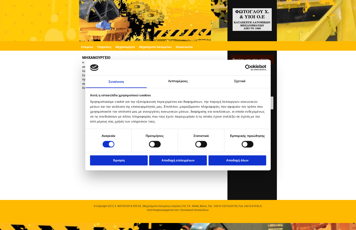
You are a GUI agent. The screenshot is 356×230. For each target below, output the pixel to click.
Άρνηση (119, 160)
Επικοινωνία (184, 47)
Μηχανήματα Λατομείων (155, 47)
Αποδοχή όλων (237, 160)
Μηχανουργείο (125, 47)
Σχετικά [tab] (239, 81)
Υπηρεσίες (104, 47)
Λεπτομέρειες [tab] (178, 81)
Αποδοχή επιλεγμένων (178, 160)
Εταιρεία (87, 47)
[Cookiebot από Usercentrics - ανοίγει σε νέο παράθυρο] (248, 67)
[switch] (155, 144)
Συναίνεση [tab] (116, 82)
